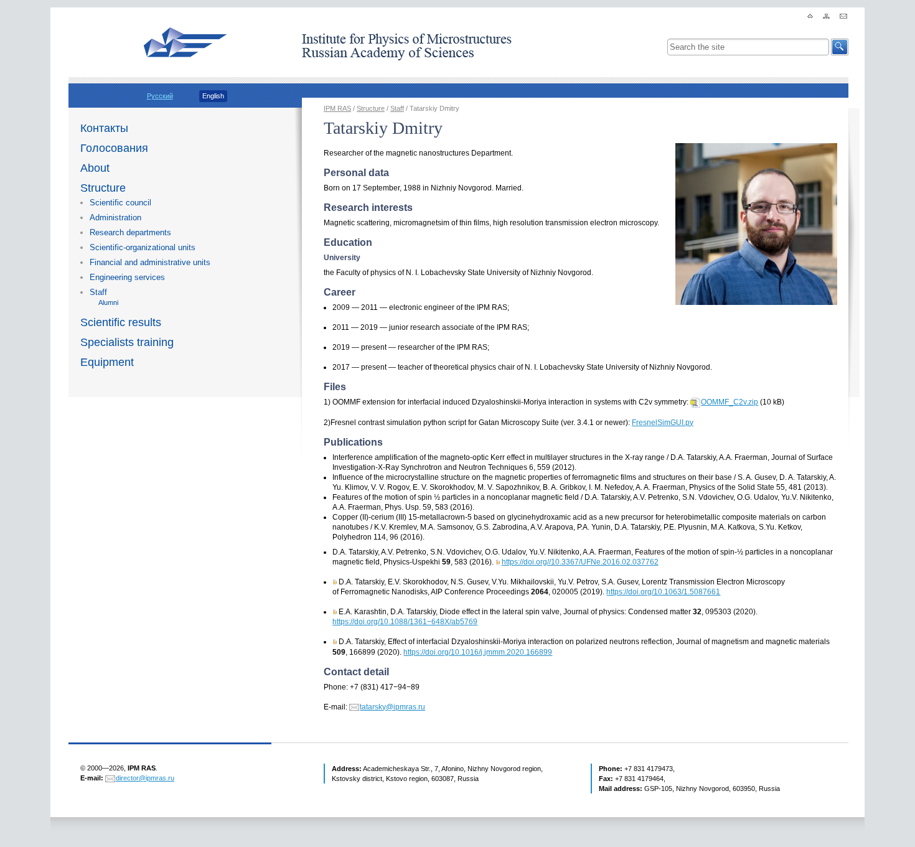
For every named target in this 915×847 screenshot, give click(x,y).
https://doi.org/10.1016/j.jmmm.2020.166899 (477, 652)
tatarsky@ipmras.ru (392, 707)
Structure (103, 188)
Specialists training (127, 342)
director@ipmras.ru (145, 778)
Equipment (107, 362)
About (95, 168)
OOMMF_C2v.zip (729, 402)
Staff (98, 292)
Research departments (130, 232)
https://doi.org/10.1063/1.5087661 (663, 591)
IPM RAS (337, 108)
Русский (160, 96)
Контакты (104, 128)
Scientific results (120, 322)
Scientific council (120, 202)
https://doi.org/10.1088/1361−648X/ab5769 (404, 621)
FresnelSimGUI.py (662, 422)
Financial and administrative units (150, 262)
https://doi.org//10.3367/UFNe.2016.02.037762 (580, 562)
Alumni (108, 302)
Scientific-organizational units (142, 247)
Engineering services (127, 277)
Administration (115, 217)
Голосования (114, 148)
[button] (839, 47)
